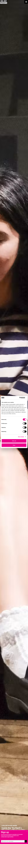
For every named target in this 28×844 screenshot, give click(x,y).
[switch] (25, 423)
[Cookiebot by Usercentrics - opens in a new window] (21, 398)
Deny (14, 445)
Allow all (14, 440)
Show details (21, 436)
